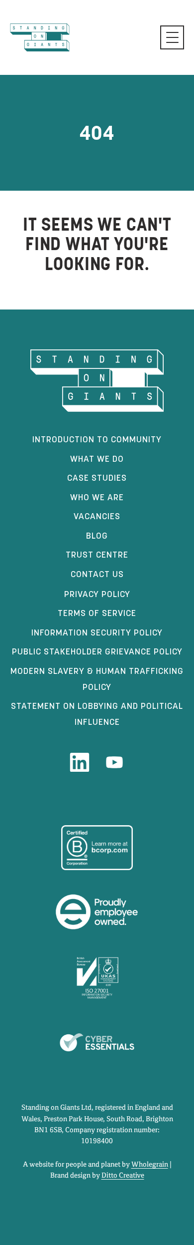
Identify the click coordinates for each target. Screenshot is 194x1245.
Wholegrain (149, 1164)
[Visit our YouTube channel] (114, 762)
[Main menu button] (172, 37)
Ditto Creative (122, 1175)
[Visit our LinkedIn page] (80, 762)
